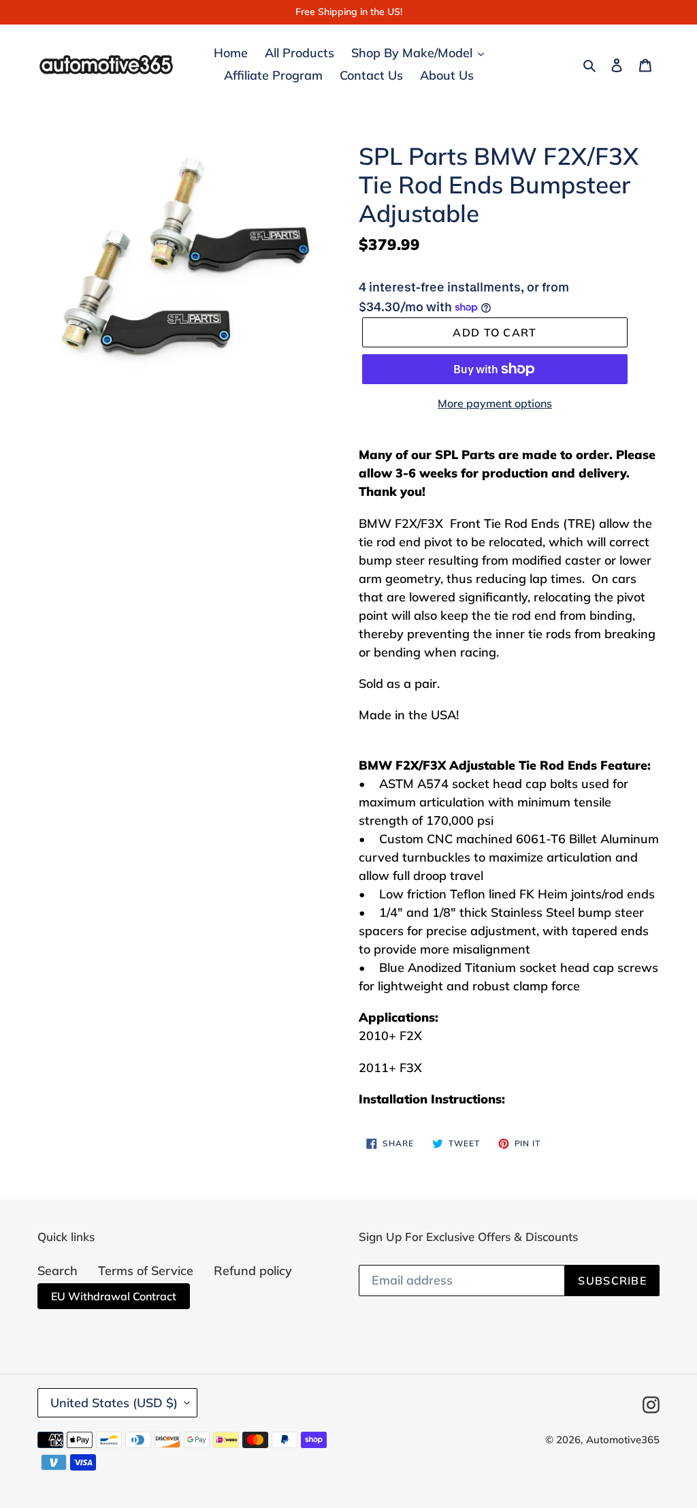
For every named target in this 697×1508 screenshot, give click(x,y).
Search (57, 1270)
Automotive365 (623, 1439)
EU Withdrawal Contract (113, 1296)
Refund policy (253, 1270)
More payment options (495, 403)
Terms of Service (145, 1270)
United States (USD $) (114, 1403)
